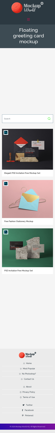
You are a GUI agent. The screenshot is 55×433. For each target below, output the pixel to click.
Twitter (29, 405)
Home (29, 363)
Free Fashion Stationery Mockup (18, 221)
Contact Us (29, 379)
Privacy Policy (29, 392)
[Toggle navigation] (28, 19)
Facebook (29, 410)
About (29, 387)
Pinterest (29, 415)
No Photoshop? (29, 374)
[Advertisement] (27, 81)
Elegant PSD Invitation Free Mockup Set (22, 173)
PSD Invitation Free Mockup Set (18, 271)
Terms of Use (29, 397)
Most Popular (29, 369)
